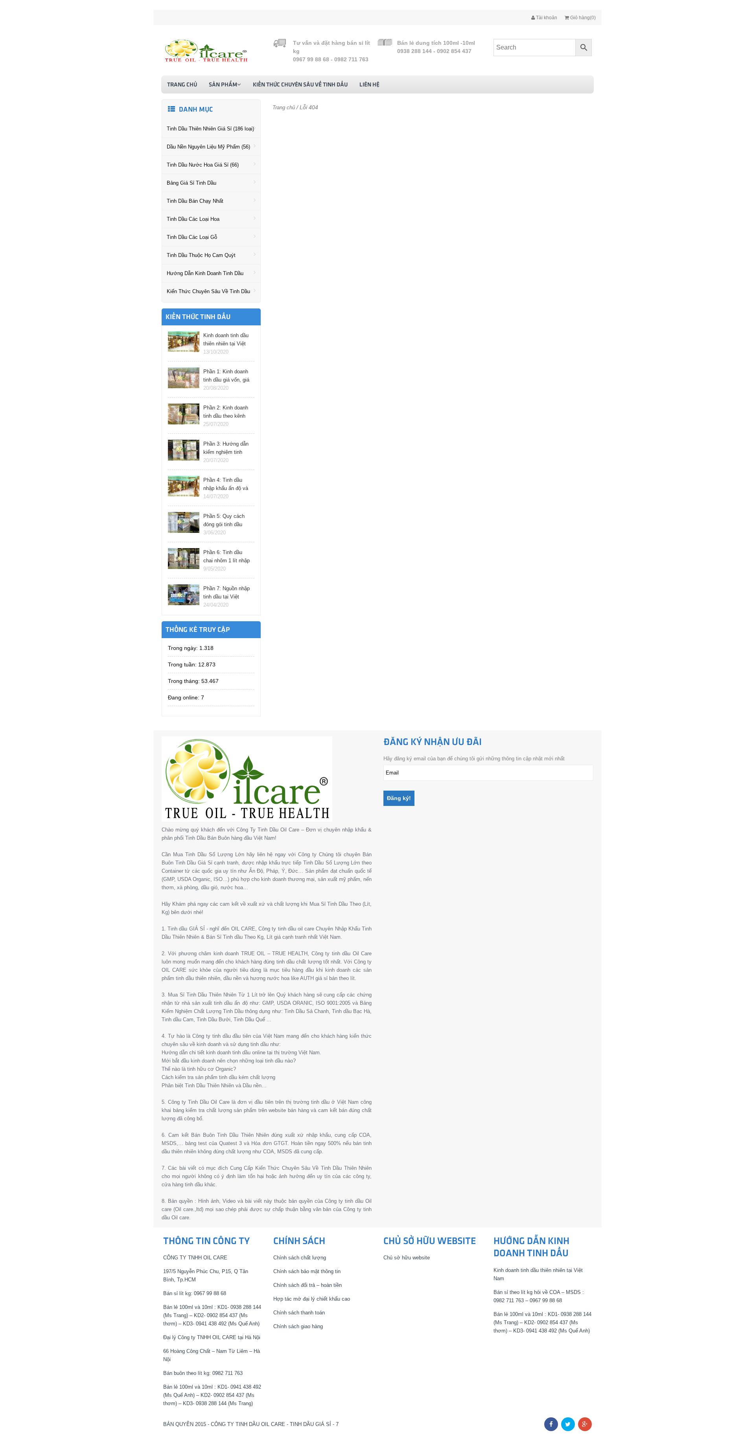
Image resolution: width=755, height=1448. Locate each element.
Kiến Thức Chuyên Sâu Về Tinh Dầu (300, 85)
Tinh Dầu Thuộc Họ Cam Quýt (201, 255)
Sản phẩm (223, 85)
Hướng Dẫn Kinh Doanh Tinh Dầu (205, 273)
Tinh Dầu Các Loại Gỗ (192, 237)
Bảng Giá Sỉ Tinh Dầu (191, 183)
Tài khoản (546, 17)
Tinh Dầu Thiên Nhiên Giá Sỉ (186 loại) (210, 129)
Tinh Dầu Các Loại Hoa (193, 219)
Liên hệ (369, 85)
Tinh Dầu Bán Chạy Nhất (195, 201)
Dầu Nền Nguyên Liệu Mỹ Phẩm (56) (208, 147)
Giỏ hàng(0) (582, 17)
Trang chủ (182, 85)
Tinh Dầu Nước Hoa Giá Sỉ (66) (203, 165)
